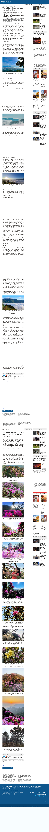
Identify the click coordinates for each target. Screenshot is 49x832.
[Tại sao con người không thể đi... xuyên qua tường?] (36, 27)
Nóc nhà (9, 760)
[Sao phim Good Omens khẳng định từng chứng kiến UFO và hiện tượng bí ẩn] (36, 132)
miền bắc (19, 376)
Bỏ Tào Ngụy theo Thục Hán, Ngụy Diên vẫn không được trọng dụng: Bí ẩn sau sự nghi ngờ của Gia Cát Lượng (40, 60)
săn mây (14, 376)
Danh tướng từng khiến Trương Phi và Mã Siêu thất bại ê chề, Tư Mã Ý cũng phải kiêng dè (40, 65)
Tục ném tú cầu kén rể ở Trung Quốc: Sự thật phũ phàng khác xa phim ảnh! (24, 771)
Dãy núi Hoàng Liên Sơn (12, 758)
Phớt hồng (5, 760)
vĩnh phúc (11, 377)
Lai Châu (19, 760)
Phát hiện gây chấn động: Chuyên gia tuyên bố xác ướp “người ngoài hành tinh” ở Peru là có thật (43, 141)
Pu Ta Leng (10, 757)
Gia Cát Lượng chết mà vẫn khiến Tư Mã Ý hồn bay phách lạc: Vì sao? (40, 55)
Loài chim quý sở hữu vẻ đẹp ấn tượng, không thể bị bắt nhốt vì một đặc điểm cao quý (9, 414)
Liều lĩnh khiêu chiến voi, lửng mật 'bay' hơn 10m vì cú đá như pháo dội (43, 15)
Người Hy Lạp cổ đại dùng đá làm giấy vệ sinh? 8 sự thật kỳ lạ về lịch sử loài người (9, 424)
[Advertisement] (13, 145)
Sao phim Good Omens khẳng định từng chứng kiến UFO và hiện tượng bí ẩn (43, 133)
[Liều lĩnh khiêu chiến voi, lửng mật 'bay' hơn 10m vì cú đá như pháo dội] (36, 15)
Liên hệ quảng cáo (41, 796)
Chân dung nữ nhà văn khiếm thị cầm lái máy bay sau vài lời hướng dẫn (24, 423)
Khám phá (7, 5)
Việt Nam (4, 758)
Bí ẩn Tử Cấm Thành (40, 68)
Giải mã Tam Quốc (40, 31)
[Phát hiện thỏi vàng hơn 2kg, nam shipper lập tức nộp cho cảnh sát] (36, 8)
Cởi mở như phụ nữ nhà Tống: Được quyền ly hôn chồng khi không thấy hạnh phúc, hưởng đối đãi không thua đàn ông (9, 776)
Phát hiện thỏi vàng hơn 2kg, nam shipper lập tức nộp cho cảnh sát (43, 9)
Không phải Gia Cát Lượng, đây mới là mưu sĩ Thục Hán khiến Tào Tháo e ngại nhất (24, 418)
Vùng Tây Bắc (20, 757)
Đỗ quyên (21, 758)
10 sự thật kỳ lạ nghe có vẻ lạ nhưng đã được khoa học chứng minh (24, 414)
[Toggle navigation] (46, 2)
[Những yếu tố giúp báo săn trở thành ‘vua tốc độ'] (36, 21)
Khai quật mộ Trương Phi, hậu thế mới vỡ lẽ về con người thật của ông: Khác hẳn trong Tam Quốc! (9, 780)
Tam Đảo (6, 377)
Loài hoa (14, 760)
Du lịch (9, 376)
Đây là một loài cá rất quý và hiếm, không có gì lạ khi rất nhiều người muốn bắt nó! (24, 780)
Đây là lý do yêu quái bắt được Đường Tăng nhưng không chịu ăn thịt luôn (24, 776)
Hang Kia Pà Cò (18, 377)
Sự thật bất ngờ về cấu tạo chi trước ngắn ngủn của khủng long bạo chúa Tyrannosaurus (13, 20)
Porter (15, 757)
